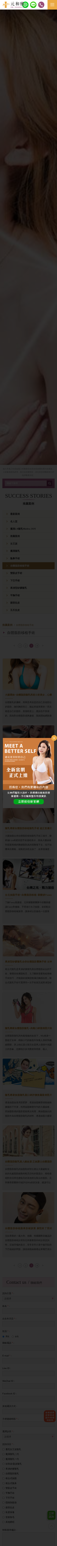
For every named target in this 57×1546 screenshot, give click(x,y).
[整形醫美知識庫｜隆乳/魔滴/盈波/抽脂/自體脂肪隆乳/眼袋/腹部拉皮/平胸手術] (13, 5)
